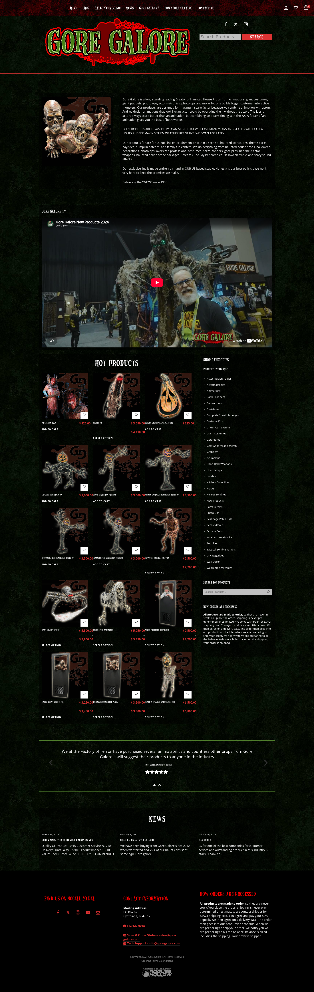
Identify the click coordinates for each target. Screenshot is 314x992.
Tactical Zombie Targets (221, 549)
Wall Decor (213, 561)
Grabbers (212, 452)
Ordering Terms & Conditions (157, 960)
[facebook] (226, 26)
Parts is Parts (215, 507)
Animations (214, 390)
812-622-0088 (135, 926)
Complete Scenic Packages (223, 415)
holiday (211, 476)
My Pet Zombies (216, 494)
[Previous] (49, 762)
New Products (215, 500)
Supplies (212, 543)
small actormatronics (219, 537)
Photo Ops (213, 513)
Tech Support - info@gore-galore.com (153, 943)
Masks (210, 488)
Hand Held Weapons (219, 464)
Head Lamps (214, 470)
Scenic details (215, 525)
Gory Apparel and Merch (222, 446)
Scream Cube (215, 531)
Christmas (213, 409)
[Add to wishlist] (84, 415)
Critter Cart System (218, 427)
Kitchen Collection (218, 482)
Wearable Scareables (219, 568)
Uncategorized (215, 555)
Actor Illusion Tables (219, 378)
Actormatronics (216, 384)
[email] (98, 914)
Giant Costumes (216, 433)
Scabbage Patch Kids (219, 519)
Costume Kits (215, 421)
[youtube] (88, 915)
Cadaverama (214, 403)
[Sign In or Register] (286, 8)
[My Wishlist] (296, 8)
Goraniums (213, 439)
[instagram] (246, 26)
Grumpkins (213, 458)
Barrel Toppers (216, 397)
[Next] (265, 762)
